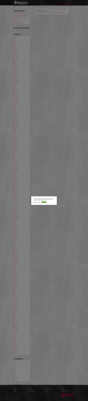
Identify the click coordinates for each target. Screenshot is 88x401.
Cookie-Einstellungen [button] (37, 202)
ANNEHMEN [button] (44, 202)
